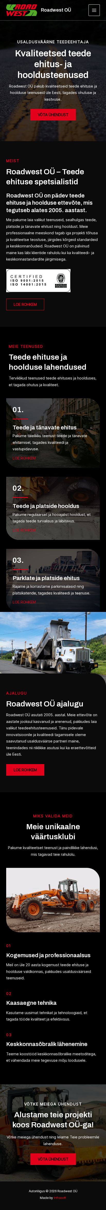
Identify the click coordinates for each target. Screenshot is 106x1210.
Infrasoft (60, 1198)
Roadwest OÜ (56, 10)
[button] (25, 304)
